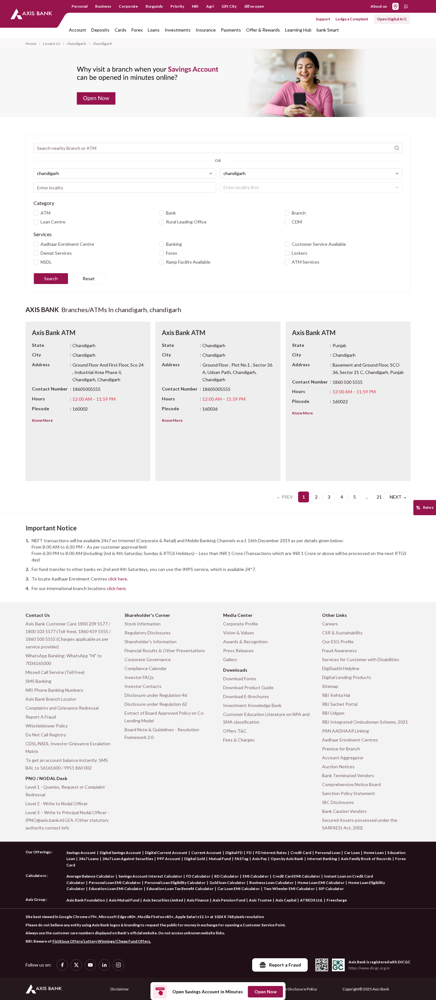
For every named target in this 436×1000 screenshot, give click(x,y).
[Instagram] (118, 965)
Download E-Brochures (246, 696)
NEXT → (398, 497)
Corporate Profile (240, 623)
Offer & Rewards (263, 30)
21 (379, 497)
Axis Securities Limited (163, 900)
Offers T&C (235, 731)
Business (103, 6)
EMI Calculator (256, 876)
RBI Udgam (333, 713)
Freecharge (337, 900)
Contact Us (38, 615)
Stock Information (142, 623)
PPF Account (168, 858)
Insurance (206, 30)
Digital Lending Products (346, 677)
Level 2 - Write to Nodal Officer (57, 803)
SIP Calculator (331, 888)
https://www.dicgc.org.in (369, 968)
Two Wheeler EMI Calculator (289, 888)
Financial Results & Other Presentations (164, 650)
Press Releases (238, 650)
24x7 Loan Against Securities (127, 858)
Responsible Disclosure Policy (291, 989)
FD (249, 852)
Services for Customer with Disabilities (360, 659)
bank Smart (328, 30)
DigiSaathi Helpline (340, 668)
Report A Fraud (41, 716)
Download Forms (239, 678)
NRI (195, 6)
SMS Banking (38, 681)
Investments (178, 30)
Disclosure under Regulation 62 (155, 704)
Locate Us (51, 43)
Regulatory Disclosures (147, 632)
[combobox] (125, 173)
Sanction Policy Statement (348, 793)
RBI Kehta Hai (336, 695)
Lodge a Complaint (351, 19)
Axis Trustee (260, 900)
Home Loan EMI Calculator (320, 882)
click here (117, 578)
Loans (154, 30)
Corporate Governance (147, 659)
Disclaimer (119, 989)
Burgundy (154, 6)
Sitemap (330, 686)
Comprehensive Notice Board (351, 784)
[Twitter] (76, 965)
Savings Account (81, 852)
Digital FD (234, 852)
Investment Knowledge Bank (252, 705)
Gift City (229, 6)
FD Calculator (198, 876)
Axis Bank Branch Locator (51, 699)
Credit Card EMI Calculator (296, 876)
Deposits (100, 30)
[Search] (396, 147)
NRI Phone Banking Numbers (54, 690)
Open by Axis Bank (287, 858)
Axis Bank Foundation (85, 900)
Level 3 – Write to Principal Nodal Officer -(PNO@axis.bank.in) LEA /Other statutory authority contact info (67, 820)
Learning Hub (298, 30)
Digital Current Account (166, 852)
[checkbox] (36, 212)
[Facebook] (62, 965)
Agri (210, 6)
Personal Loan (327, 852)
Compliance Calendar (145, 668)
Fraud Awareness (339, 650)
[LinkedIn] (104, 965)
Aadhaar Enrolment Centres (350, 739)
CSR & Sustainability (342, 632)
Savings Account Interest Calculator (150, 876)
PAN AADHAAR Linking (345, 731)
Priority (177, 6)
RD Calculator (226, 876)
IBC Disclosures (338, 802)
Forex (137, 30)
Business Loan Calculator (271, 882)
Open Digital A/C (392, 19)
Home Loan (374, 852)
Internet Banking (322, 858)
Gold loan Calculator (227, 882)
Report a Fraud (285, 964)
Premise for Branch (341, 748)
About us (379, 6)
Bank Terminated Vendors (348, 775)
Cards (120, 30)
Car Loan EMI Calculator (238, 888)
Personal (79, 6)
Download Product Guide (248, 687)
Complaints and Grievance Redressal (62, 708)
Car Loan (352, 852)
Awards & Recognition (245, 641)
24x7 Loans (89, 858)
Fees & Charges (239, 739)
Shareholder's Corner (147, 615)
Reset (89, 278)
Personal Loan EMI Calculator (115, 882)
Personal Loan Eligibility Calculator (175, 882)
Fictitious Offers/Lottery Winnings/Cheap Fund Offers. (101, 941)
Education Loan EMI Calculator (116, 888)
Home (31, 43)
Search (51, 278)
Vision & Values (238, 632)
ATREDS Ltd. (311, 900)
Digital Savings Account (120, 852)
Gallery (230, 659)
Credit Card (300, 852)
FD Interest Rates (271, 852)
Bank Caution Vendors (344, 811)
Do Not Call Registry (46, 734)
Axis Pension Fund (229, 900)
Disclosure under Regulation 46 (155, 695)
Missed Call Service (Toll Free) (55, 672)
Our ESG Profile (338, 641)
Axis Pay (259, 858)
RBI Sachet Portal (339, 704)
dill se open (254, 6)
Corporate (128, 6)
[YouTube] (90, 965)
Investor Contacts (143, 686)
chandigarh (76, 43)
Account (77, 30)
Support (323, 19)
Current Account (206, 852)
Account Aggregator (343, 757)
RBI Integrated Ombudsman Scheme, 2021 (365, 722)
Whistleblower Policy (47, 725)
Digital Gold (194, 858)
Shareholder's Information (150, 641)
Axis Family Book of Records (366, 858)
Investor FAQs (139, 677)
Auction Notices (338, 766)
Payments (231, 30)
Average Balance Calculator (90, 876)
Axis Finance (198, 900)
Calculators (36, 875)
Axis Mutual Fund (124, 900)
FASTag (241, 858)
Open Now (265, 991)
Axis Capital (285, 900)
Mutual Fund (220, 858)
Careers (330, 623)
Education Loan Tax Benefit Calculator (180, 888)
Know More (42, 420)
